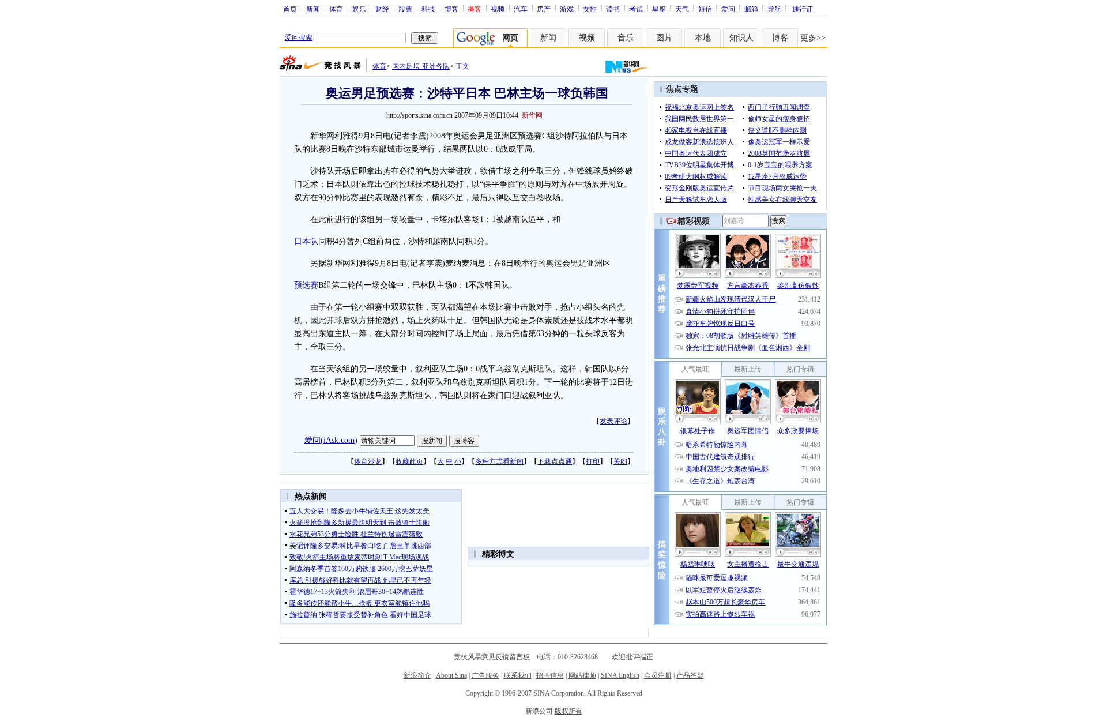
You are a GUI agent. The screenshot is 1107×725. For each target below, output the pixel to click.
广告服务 (485, 675)
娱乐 (359, 8)
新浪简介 (417, 675)
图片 (664, 37)
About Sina (451, 675)
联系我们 (518, 675)
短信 (705, 8)
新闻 (313, 8)
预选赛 (306, 285)
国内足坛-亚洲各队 (421, 66)
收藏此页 (409, 461)
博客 (451, 8)
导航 (774, 8)
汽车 (521, 8)
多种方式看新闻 (499, 461)
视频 (497, 8)
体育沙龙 (368, 461)
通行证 (802, 8)
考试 (636, 8)
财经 (382, 8)
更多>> (813, 37)
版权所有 (568, 711)
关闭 (620, 461)
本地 (703, 37)
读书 (613, 8)
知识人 (741, 37)
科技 (428, 8)
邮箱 (751, 8)
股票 (405, 8)
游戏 (567, 8)
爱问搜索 (298, 37)
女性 (590, 8)
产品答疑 (690, 675)
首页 (290, 8)
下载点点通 (554, 461)
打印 (593, 461)
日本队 (306, 241)
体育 (336, 8)
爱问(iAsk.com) (330, 439)
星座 (659, 8)
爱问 (728, 8)
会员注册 (658, 675)
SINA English (620, 675)
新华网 (532, 115)
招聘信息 (550, 675)
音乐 (625, 37)
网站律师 (582, 675)
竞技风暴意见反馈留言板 (492, 657)
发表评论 (613, 421)
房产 (544, 8)
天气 (682, 8)
